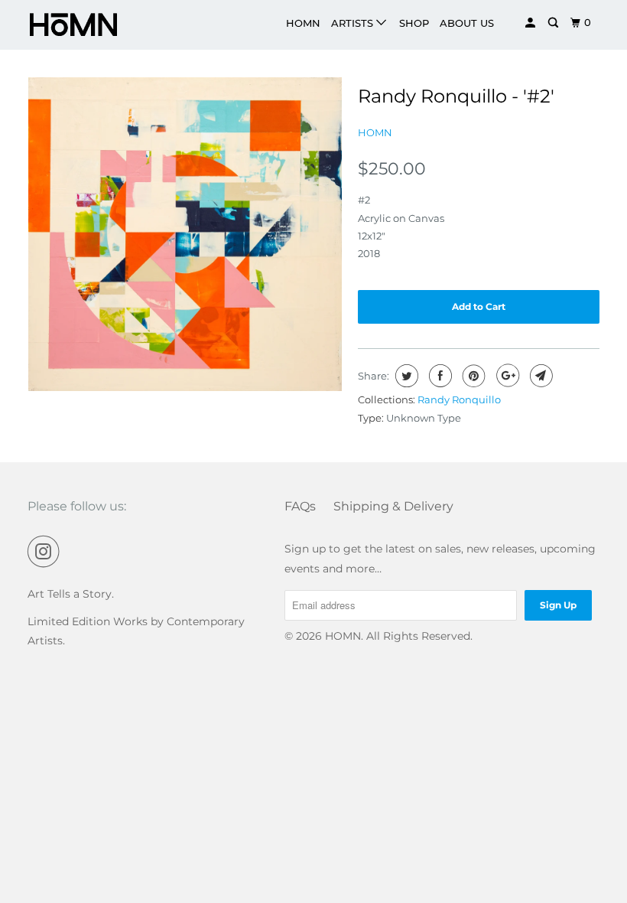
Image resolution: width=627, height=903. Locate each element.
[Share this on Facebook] (438, 375)
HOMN (303, 23)
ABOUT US (467, 23)
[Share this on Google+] (505, 375)
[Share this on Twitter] (404, 375)
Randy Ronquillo (459, 399)
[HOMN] (75, 25)
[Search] (554, 23)
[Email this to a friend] (539, 375)
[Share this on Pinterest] (472, 375)
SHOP (414, 23)
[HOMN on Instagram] (47, 552)
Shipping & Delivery (393, 506)
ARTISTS (353, 23)
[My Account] (531, 23)
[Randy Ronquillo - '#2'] (185, 234)
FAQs (300, 506)
